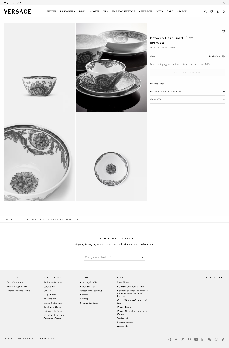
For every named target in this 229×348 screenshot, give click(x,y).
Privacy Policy (124, 306)
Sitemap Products (89, 302)
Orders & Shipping (53, 302)
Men (105, 11)
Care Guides (49, 286)
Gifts (159, 11)
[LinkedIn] (203, 339)
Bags (82, 11)
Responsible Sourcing (90, 290)
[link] (13, 219)
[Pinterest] (189, 339)
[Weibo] (216, 339)
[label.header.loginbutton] (217, 11)
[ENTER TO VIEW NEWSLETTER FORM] (142, 257)
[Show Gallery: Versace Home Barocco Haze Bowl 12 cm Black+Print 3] (39, 156)
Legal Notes (123, 282)
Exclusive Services (53, 282)
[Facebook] (176, 339)
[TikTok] (223, 339)
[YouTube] (196, 339)
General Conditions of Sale (130, 286)
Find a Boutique (15, 282)
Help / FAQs (50, 294)
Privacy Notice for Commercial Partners (132, 312)
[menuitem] (51, 11)
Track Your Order (52, 306)
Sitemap (84, 298)
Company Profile (88, 282)
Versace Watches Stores (18, 290)
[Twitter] (183, 339)
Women (94, 11)
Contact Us (49, 290)
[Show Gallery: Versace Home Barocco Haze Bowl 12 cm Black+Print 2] (111, 67)
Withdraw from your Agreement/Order (54, 316)
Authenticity (50, 298)
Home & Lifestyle (123, 11)
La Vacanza (67, 11)
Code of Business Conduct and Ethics (132, 301)
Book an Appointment (17, 286)
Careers (84, 294)
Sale (170, 11)
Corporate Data (87, 286)
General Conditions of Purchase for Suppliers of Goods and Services (132, 293)
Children (145, 11)
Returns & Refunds (53, 311)
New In (51, 11)
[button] (223, 11)
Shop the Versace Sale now (15, 3)
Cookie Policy (124, 317)
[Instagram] (169, 339)
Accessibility (123, 325)
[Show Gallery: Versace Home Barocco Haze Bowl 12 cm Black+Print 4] (111, 156)
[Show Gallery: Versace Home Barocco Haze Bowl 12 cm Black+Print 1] (39, 67)
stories (182, 11)
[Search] (205, 11)
